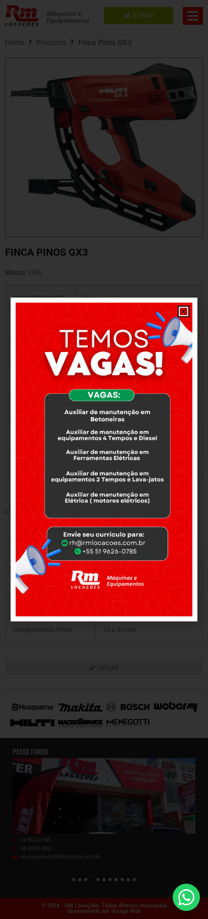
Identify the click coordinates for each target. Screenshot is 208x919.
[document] (104, 459)
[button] (183, 311)
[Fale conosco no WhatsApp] (186, 897)
